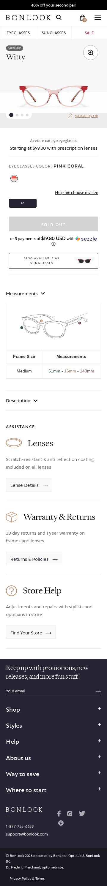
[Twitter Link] (82, 814)
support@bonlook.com (27, 834)
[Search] (58, 17)
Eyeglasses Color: (46, 166)
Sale (89, 32)
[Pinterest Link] (60, 824)
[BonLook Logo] (28, 17)
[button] (11, 115)
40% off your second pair (53, 5)
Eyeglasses (18, 32)
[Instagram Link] (69, 814)
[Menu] (98, 17)
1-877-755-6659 (20, 826)
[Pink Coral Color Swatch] (14, 178)
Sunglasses (54, 32)
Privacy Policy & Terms (27, 878)
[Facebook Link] (59, 815)
